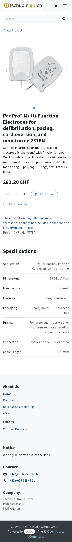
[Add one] (24, 194)
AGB (6, 413)
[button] (6, 70)
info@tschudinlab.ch (23, 474)
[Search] (64, 19)
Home (7, 394)
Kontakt (9, 400)
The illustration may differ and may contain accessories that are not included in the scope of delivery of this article (36, 223)
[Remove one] (7, 194)
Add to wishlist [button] (18, 204)
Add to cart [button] (47, 194)
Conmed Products (15, 429)
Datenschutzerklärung (18, 407)
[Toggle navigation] (65, 6)
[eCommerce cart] (55, 6)
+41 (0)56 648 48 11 (22, 480)
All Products (15, 30)
